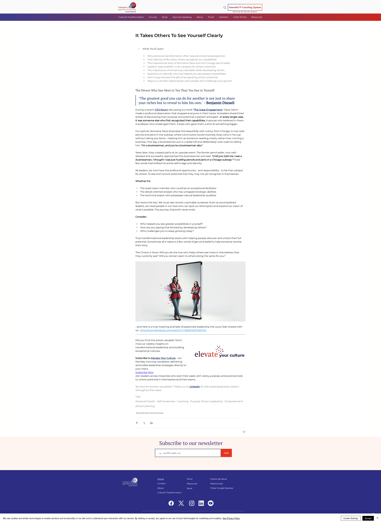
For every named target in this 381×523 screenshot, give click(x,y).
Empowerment (234, 401)
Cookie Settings (350, 518)
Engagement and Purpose (149, 412)
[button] (153, 17)
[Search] (225, 7)
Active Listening (145, 406)
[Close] (377, 518)
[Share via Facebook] (136, 422)
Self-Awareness (166, 401)
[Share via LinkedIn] (151, 422)
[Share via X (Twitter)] (144, 422)
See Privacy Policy (231, 518)
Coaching (182, 401)
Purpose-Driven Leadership (206, 401)
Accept (368, 518)
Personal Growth (145, 401)
